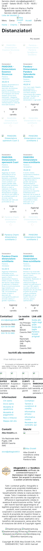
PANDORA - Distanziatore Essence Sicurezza (9, 70)
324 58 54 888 (8, 326)
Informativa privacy (30, 412)
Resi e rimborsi (10, 418)
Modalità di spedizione (8, 408)
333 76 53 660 (8, 333)
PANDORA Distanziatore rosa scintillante (31, 159)
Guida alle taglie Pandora (36, 329)
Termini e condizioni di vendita (30, 406)
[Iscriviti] (39, 359)
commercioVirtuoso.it (25, 472)
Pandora (5, 77)
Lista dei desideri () (10, 15)
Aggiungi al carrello (13, 112)
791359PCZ (27, 167)
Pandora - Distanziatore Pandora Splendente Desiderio (30, 71)
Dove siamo (8, 404)
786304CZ (5, 79)
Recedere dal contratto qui (31, 423)
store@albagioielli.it (10, 320)
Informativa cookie (30, 418)
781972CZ (27, 266)
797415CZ (5, 167)
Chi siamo (7, 401)
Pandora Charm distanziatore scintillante (10, 258)
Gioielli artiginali (36, 335)
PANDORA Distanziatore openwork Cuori (10, 159)
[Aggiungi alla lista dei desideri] (10, 61)
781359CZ (5, 266)
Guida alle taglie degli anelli (37, 322)
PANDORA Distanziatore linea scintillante (31, 258)
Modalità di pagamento (8, 413)
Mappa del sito (10, 421)
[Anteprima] (11, 61)
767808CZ (27, 81)
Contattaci (29, 401)
